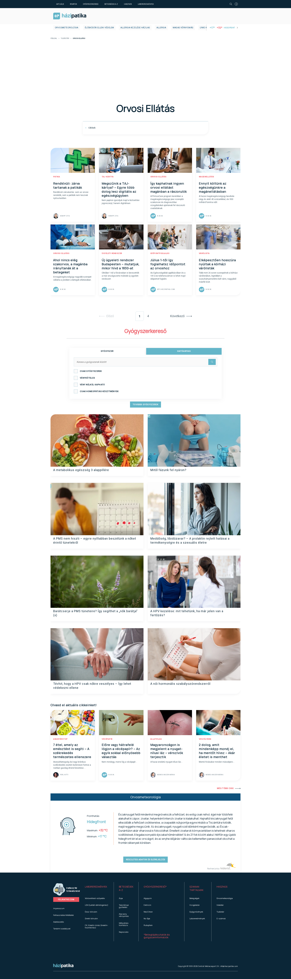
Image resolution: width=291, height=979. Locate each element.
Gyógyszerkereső (90, 4)
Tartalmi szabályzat (61, 928)
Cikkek (91, 128)
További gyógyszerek (145, 404)
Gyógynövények (196, 911)
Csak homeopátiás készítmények (99, 391)
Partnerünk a (213, 868)
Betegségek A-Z (111, 4)
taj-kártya (108, 177)
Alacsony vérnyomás (124, 915)
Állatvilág (156, 739)
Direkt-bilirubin (91, 918)
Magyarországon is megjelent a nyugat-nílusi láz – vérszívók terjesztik (166, 751)
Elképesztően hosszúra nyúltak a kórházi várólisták (217, 264)
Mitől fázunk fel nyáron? (168, 470)
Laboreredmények (146, 4)
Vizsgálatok (194, 905)
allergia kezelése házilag (135, 27)
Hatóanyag (184, 351)
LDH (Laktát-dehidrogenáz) (96, 905)
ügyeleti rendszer (112, 253)
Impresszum (58, 908)
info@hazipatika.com (229, 966)
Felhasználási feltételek (63, 915)
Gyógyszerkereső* (155, 886)
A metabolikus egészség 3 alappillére (81, 470)
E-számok (221, 918)
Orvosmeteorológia (66, 27)
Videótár (220, 905)
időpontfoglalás (160, 253)
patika (56, 177)
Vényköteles (87, 378)
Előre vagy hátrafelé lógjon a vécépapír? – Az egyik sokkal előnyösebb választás (121, 751)
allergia (161, 27)
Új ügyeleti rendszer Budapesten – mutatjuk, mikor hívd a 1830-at (120, 264)
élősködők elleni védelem (99, 27)
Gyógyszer (107, 351)
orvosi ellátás (158, 177)
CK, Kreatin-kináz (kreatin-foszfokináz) (96, 926)
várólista (204, 253)
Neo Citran (148, 911)
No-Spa (147, 918)
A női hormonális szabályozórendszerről (180, 683)
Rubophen (148, 925)
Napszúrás (123, 932)
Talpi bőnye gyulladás (124, 906)
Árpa (121, 898)
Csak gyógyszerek (91, 371)
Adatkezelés (58, 922)
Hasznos (128, 4)
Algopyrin (148, 898)
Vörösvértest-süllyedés (95, 898)
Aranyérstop (60, 739)
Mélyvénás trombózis (123, 924)
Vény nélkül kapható (92, 384)
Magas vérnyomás (183, 27)
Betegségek (194, 898)
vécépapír (107, 739)
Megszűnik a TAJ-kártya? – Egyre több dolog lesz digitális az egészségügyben (119, 189)
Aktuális (60, 4)
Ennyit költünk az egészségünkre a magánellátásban (213, 187)
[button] (97, 888)
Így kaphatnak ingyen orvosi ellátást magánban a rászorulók (168, 187)
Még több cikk (225, 788)
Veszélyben (205, 739)
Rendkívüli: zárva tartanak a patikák (67, 185)
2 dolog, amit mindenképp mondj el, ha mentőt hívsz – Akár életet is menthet (217, 751)
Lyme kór (205, 27)
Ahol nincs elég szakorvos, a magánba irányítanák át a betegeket (70, 266)
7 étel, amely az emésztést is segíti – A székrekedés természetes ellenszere (72, 751)
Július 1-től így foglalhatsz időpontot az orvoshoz (167, 264)
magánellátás (206, 177)
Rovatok (73, 4)
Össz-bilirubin (91, 911)
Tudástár (65, 38)
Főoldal (54, 38)
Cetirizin (147, 905)
